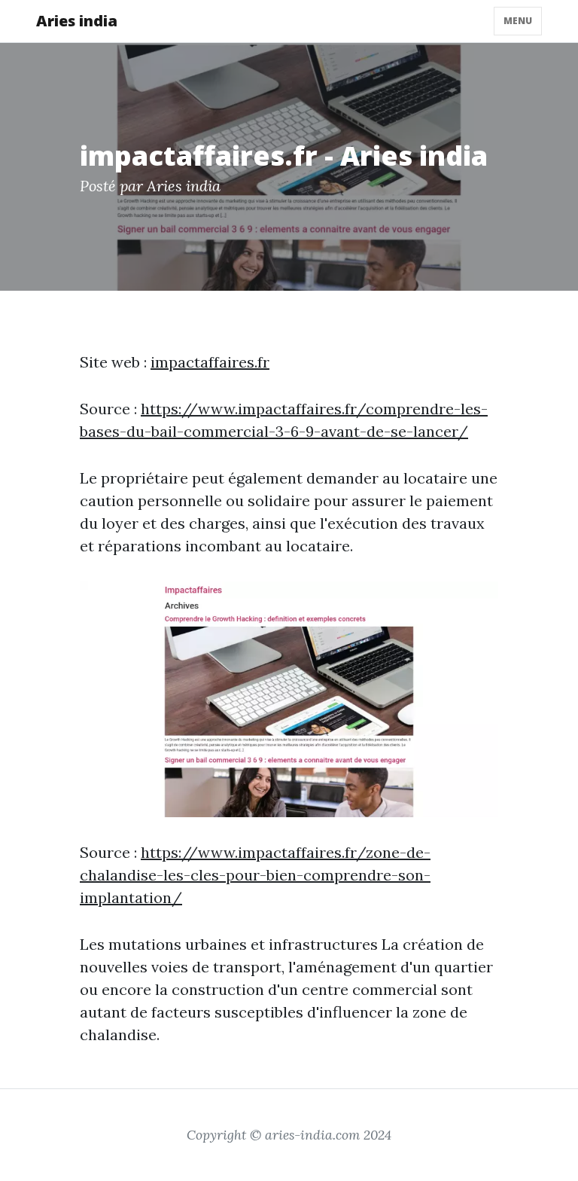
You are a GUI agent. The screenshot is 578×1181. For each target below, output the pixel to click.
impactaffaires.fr (210, 361)
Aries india (76, 21)
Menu (517, 20)
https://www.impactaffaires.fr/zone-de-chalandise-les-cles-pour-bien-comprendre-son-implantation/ (255, 875)
